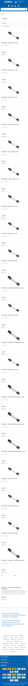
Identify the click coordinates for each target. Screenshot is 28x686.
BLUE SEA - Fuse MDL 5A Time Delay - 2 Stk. (13, 288)
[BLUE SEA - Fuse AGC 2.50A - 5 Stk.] (14, 145)
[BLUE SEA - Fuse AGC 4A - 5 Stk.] (14, 227)
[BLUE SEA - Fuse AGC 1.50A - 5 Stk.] (14, 172)
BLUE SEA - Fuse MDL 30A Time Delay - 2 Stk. (13, 397)
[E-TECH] (22, 637)
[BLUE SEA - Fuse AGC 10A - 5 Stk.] (14, 308)
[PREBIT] (4, 647)
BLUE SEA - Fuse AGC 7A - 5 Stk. (9, 478)
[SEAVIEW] (23, 647)
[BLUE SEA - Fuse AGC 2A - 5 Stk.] (14, 63)
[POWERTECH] (21, 645)
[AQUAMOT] (14, 635)
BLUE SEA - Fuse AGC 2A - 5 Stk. (9, 70)
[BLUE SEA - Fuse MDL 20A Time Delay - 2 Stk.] (14, 335)
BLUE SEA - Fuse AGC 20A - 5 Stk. (10, 533)
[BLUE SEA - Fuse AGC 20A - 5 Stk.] (14, 526)
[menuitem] (8, 6)
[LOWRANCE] (18, 641)
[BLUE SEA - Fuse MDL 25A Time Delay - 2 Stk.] (14, 417)
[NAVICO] (23, 643)
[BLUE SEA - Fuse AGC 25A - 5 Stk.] (14, 363)
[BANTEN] (21, 635)
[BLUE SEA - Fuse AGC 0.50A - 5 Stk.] (14, 118)
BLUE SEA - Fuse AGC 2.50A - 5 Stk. (10, 151)
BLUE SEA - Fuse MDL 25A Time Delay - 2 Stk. (13, 424)
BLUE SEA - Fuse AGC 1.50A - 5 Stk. (10, 179)
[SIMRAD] (5, 649)
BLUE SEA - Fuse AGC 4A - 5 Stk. (9, 233)
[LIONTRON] (10, 641)
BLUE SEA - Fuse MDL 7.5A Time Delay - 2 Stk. (13, 560)
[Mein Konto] (15, 6)
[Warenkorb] (18, 6)
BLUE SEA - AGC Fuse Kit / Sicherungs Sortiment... (11, 588)
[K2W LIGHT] (21, 639)
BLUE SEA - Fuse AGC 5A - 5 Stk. (9, 260)
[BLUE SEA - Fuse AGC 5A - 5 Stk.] (14, 254)
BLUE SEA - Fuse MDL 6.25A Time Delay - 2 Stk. (13, 451)
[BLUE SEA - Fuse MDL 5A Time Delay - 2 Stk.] (14, 281)
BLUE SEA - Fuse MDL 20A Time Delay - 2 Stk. (13, 342)
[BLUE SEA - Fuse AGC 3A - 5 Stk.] (14, 199)
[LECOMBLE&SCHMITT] (8, 643)
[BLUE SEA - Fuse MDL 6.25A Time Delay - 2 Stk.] (14, 444)
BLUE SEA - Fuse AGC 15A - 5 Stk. (10, 43)
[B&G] (12, 637)
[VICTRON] (14, 651)
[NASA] (16, 643)
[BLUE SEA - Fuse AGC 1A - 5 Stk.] (14, 90)
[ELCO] (16, 637)
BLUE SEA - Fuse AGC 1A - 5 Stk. (9, 97)
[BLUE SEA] (6, 637)
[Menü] (8, 6)
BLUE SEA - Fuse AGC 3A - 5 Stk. (9, 206)
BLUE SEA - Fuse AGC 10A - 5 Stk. (10, 315)
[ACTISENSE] (7, 635)
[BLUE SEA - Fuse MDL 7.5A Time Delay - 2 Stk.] (14, 553)
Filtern (4, 23)
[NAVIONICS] (6, 645)
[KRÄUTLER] (13, 639)
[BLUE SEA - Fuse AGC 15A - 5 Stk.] (14, 36)
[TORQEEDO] (12, 649)
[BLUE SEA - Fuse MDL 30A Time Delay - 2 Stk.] (14, 390)
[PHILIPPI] (14, 645)
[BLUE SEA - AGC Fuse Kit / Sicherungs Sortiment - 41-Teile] (14, 581)
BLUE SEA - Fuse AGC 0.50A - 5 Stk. (10, 124)
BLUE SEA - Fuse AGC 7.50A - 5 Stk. (10, 506)
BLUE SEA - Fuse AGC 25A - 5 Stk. (10, 369)
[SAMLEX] (17, 647)
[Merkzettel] (12, 6)
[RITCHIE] (10, 647)
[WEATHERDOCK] (21, 649)
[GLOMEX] (6, 639)
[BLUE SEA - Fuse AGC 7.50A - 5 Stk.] (14, 499)
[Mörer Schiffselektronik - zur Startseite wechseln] (14, 2)
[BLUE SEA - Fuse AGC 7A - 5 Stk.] (14, 472)
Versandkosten (21, 683)
